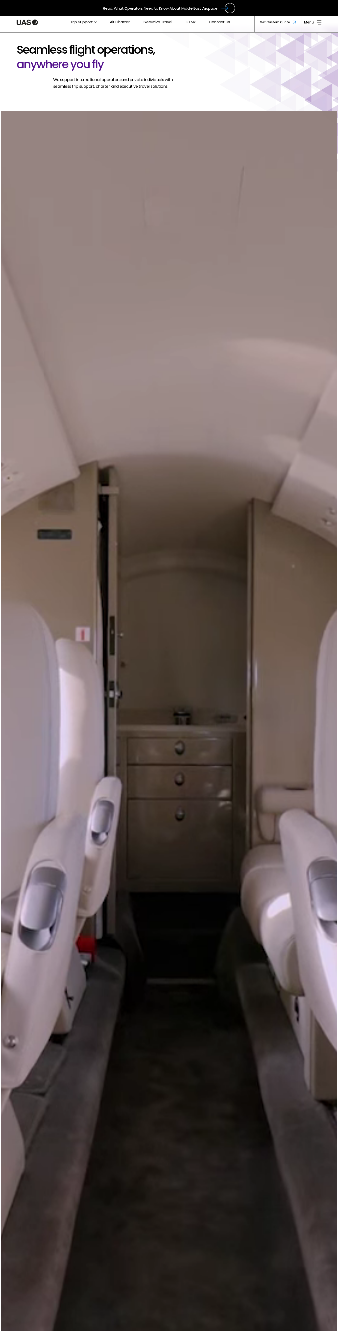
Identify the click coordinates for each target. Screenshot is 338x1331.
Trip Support (81, 21)
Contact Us (219, 21)
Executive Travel (157, 21)
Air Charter (120, 21)
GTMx (190, 21)
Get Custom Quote (275, 22)
